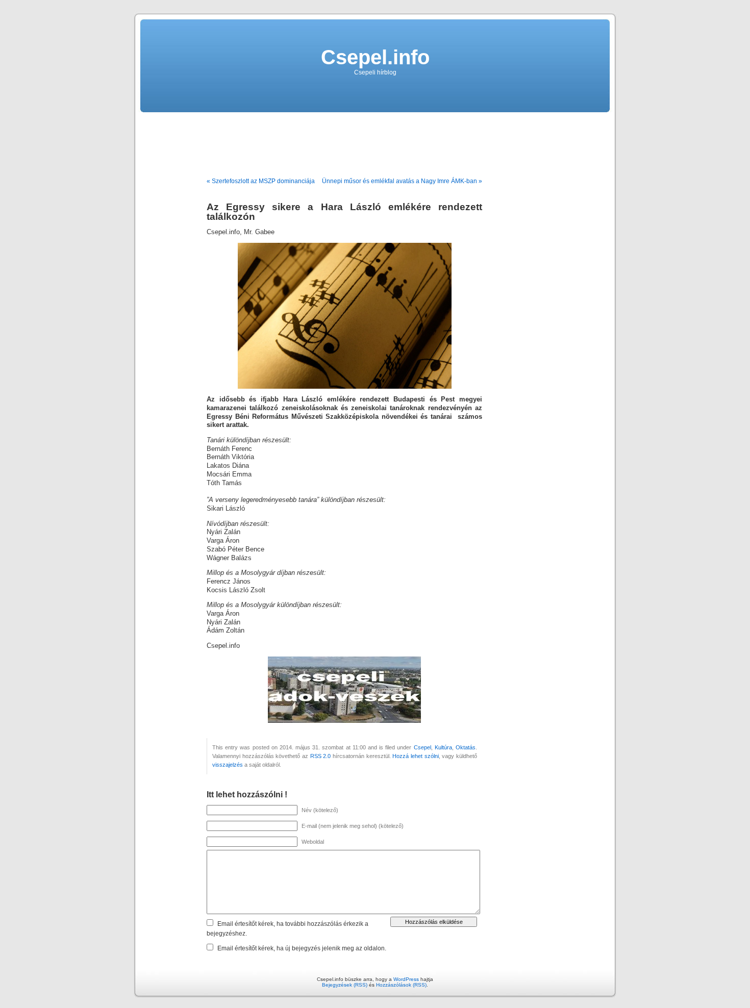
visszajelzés (227, 765)
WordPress (406, 979)
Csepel (422, 747)
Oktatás (466, 747)
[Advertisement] (375, 141)
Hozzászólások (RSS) (401, 985)
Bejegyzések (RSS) (344, 985)
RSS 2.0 (320, 756)
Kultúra (443, 747)
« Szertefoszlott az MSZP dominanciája (261, 181)
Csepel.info (375, 57)
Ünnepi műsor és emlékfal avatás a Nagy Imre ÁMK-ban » (402, 181)
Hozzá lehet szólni (415, 756)
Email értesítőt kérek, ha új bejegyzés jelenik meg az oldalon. (301, 948)
